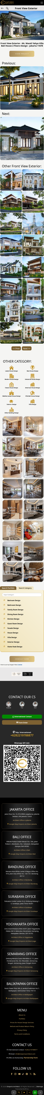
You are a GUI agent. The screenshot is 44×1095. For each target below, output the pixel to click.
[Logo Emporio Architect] (7, 2)
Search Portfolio (8, 588)
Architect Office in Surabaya (22, 907)
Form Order (22, 722)
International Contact (23, 717)
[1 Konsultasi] (35, 1092)
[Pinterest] (27, 1074)
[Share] (29, 1092)
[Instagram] (15, 1074)
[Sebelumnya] (13, 1092)
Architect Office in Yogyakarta (22, 937)
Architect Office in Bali (22, 850)
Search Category (25, 588)
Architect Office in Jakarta (22, 820)
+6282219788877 (22, 735)
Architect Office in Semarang (22, 967)
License (19, 665)
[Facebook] (12, 1074)
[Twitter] (31, 1075)
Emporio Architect (13, 1086)
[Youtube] (19, 1074)
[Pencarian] (19, 1092)
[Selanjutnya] (40, 1092)
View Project (22, 54)
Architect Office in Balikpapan (22, 995)
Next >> (26, 348)
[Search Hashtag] (7, 8)
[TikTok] (23, 1074)
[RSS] (34, 1074)
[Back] (2, 8)
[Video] (24, 1092)
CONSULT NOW (22, 659)
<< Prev (16, 348)
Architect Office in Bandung (22, 880)
